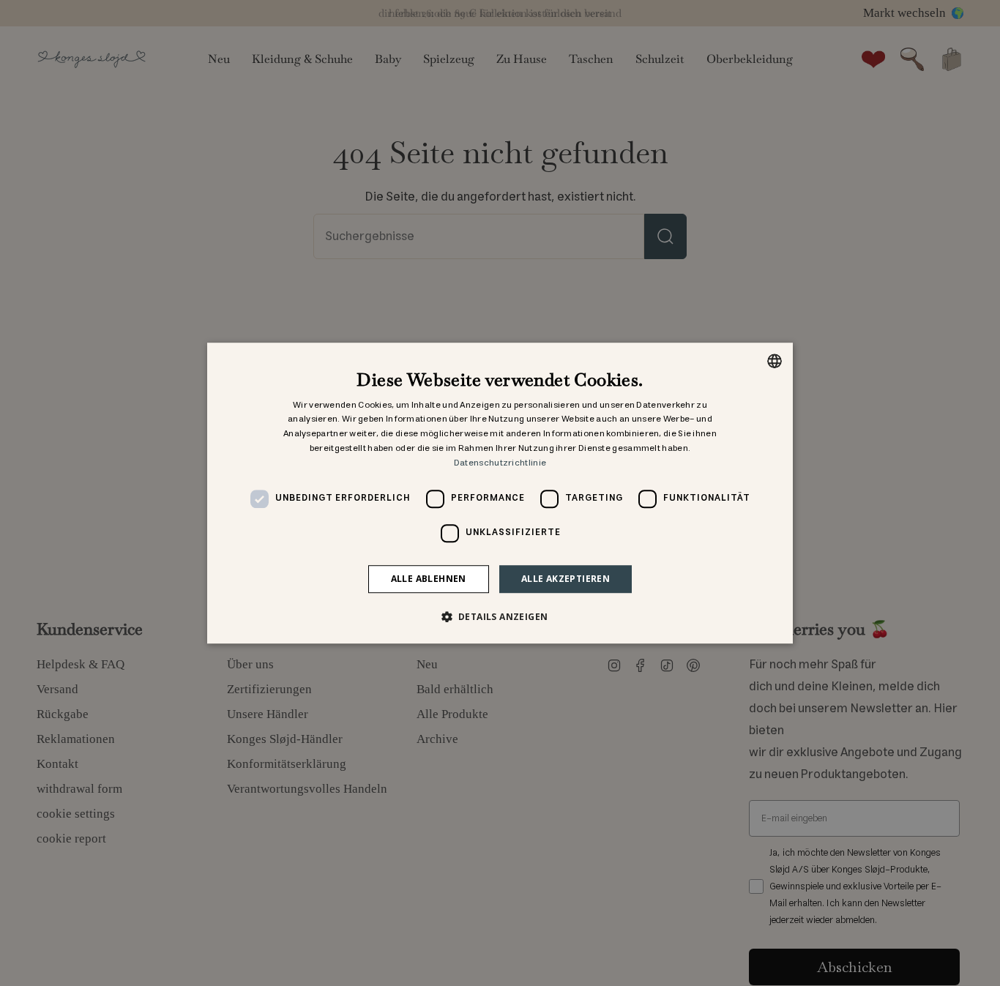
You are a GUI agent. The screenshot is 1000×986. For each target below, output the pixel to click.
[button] (500, 616)
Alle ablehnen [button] (428, 578)
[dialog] (500, 493)
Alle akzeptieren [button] (565, 578)
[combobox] (774, 361)
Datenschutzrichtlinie (500, 463)
